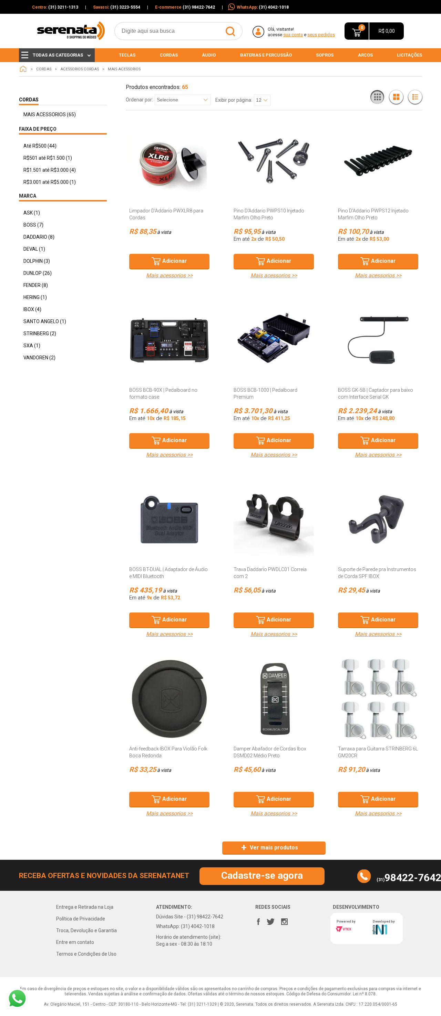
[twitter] (270, 920)
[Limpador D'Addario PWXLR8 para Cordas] (169, 161)
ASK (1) (31, 213)
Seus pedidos (321, 34)
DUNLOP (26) (37, 273)
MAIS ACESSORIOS (124, 69)
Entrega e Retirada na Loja (84, 907)
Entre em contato (75, 942)
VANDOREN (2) (39, 357)
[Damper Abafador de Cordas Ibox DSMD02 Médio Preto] (274, 699)
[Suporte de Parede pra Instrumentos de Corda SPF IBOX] (378, 519)
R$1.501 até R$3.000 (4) (49, 170)
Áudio (209, 55)
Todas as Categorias (58, 55)
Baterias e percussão (266, 55)
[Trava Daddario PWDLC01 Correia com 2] (274, 519)
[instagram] (284, 920)
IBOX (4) (32, 309)
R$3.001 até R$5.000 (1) (49, 182)
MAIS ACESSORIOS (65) (49, 114)
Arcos (365, 55)
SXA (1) (31, 345)
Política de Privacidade (80, 918)
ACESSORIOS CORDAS (79, 69)
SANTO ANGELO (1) (44, 321)
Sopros (325, 55)
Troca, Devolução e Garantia (86, 930)
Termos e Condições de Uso (86, 954)
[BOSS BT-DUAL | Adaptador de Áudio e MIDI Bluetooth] (169, 519)
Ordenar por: (139, 99)
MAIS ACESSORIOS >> (169, 275)
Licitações (409, 55)
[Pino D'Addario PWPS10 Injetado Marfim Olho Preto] (274, 161)
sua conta (293, 34)
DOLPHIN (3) (36, 261)
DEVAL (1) (34, 249)
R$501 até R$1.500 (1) (47, 158)
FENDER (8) (35, 285)
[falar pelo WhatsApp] (17, 998)
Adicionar (174, 261)
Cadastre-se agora (262, 875)
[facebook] (258, 920)
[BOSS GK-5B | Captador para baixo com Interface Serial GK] (378, 340)
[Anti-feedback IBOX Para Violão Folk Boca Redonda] (169, 699)
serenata (23, 69)
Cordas (169, 55)
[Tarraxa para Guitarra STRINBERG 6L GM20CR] (378, 699)
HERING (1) (35, 297)
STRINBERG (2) (39, 333)
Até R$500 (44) (40, 146)
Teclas (127, 55)
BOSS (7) (33, 225)
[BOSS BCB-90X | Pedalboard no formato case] (169, 340)
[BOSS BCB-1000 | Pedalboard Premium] (274, 340)
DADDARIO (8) (38, 237)
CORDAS (43, 69)
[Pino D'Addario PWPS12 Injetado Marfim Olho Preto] (378, 161)
